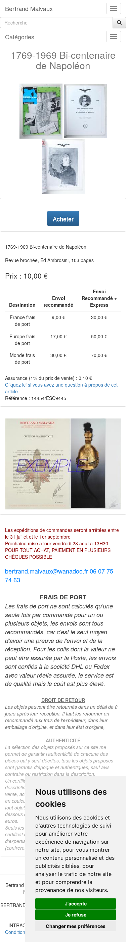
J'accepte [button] (76, 903)
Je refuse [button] (75, 915)
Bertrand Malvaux (29, 8)
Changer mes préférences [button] (76, 926)
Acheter (63, 218)
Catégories (19, 36)
